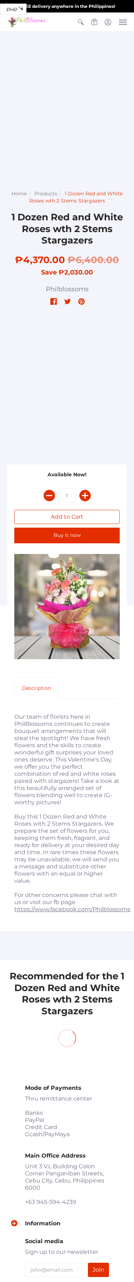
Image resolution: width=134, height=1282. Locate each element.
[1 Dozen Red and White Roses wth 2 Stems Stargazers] (67, 606)
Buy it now (67, 535)
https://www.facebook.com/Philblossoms (72, 909)
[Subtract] (49, 495)
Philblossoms (67, 289)
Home (19, 193)
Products (45, 193)
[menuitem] (81, 21)
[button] (81, 21)
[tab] (36, 688)
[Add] (85, 495)
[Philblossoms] (26, 21)
